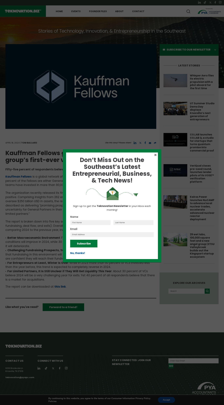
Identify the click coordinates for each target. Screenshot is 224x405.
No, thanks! (77, 253)
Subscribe (84, 243)
